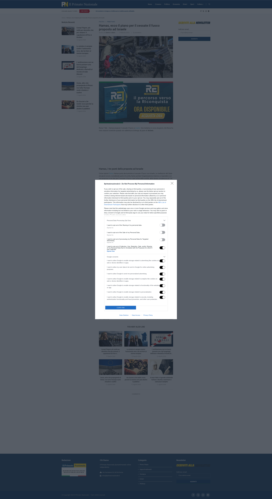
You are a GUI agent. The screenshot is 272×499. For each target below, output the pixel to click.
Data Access (136, 315)
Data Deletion (124, 315)
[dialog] (136, 249)
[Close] (173, 184)
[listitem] (136, 220)
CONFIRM (121, 307)
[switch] (162, 225)
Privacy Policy (148, 315)
